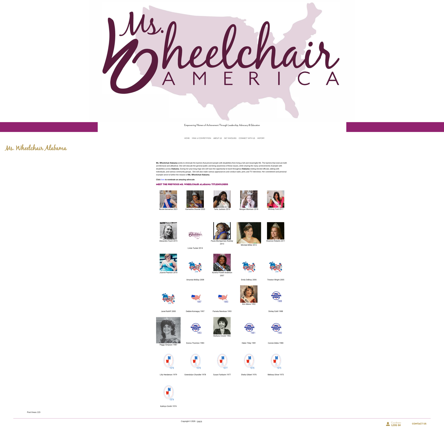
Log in (199, 421)
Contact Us (419, 424)
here (163, 180)
